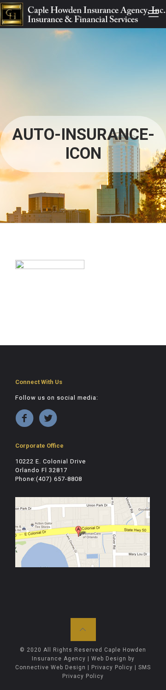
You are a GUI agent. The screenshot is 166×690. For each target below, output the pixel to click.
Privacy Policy (112, 667)
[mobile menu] (153, 14)
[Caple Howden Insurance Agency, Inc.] (83, 13)
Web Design (108, 658)
